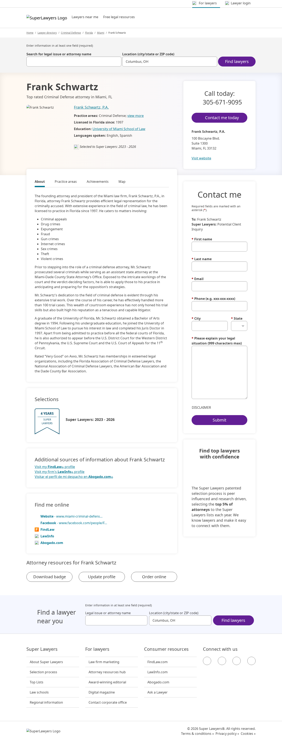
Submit (219, 420)
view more (135, 115)
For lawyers (97, 649)
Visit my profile (55, 466)
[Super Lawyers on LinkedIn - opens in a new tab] (251, 661)
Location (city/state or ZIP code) (148, 54)
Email (198, 279)
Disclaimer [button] (201, 407)
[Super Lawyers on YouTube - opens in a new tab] (236, 661)
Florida (89, 32)
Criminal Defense (71, 32)
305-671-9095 (222, 102)
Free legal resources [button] (119, 17)
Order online (154, 577)
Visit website (201, 158)
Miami (100, 32)
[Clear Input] (116, 61)
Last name (202, 259)
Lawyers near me (85, 17)
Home (29, 32)
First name (202, 239)
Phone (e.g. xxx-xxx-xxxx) (213, 298)
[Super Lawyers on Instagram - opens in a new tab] (222, 661)
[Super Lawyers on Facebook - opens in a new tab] (207, 661)
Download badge (49, 577)
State (236, 318)
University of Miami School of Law (118, 129)
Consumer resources (166, 649)
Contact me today (222, 117)
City (196, 318)
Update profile (101, 577)
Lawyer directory (47, 32)
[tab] (40, 182)
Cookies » (248, 733)
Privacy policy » (227, 733)
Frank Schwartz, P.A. (91, 107)
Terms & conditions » (197, 733)
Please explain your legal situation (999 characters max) (217, 341)
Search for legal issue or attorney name (58, 54)
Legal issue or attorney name (108, 613)
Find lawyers (237, 61)
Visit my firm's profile (59, 471)
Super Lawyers (42, 649)
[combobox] (73, 61)
